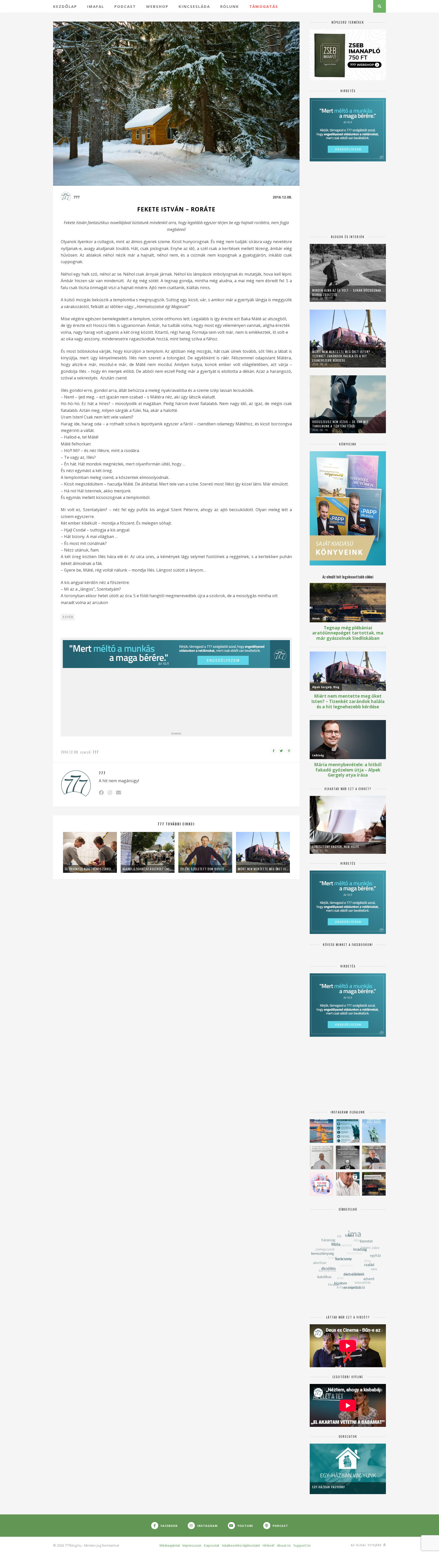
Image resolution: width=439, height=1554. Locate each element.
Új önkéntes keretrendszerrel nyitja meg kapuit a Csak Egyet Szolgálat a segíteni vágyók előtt (90, 869)
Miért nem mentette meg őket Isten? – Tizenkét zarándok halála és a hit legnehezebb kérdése (263, 869)
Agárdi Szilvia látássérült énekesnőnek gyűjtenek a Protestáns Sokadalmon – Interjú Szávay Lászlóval (147, 869)
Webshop (157, 6)
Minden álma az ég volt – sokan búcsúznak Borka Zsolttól (346, 292)
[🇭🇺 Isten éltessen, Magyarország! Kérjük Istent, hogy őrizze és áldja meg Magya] (321, 1131)
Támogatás (263, 6)
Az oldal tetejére (367, 1545)
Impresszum (191, 1545)
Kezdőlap (65, 6)
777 (76, 197)
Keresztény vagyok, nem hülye (335, 846)
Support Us (302, 1545)
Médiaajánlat (170, 1545)
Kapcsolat (211, 1545)
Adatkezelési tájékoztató (241, 1545)
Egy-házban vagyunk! (328, 1487)
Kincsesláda (194, 6)
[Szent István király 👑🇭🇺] (347, 1131)
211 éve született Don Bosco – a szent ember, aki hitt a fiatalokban (205, 869)
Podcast (125, 6)
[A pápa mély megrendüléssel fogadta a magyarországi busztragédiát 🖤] (321, 1157)
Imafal (95, 6)
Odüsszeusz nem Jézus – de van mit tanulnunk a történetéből (340, 424)
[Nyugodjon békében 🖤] (347, 1157)
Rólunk (229, 6)
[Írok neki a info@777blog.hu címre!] (118, 792)
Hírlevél (268, 1545)
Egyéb (68, 617)
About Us (284, 1545)
